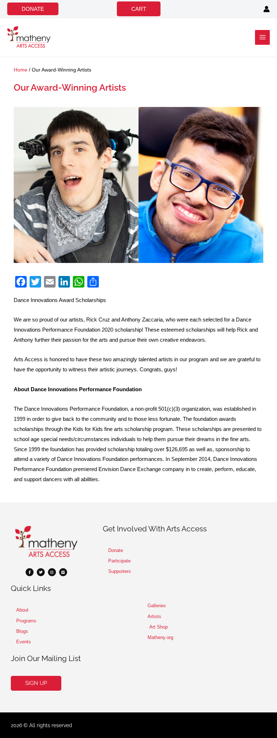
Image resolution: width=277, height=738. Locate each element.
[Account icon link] (266, 9)
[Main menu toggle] (262, 37)
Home (20, 70)
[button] (32, 9)
